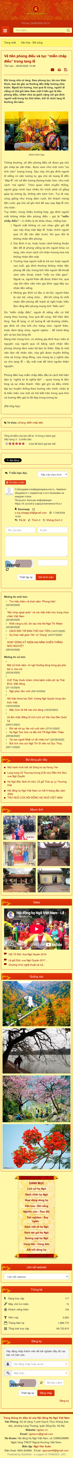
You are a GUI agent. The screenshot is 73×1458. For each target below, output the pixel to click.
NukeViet (26, 1454)
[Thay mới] (41, 1382)
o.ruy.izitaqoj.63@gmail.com (31, 512)
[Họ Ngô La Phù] (54, 853)
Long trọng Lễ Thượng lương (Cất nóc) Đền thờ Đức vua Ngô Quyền (37, 774)
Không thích (53, 520)
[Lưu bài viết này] (66, 69)
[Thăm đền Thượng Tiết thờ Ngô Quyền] (19, 880)
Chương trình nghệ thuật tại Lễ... (27, 964)
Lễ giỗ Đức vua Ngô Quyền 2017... (28, 960)
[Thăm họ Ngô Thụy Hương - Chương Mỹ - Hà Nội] (54, 880)
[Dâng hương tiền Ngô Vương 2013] (19, 827)
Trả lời (22, 520)
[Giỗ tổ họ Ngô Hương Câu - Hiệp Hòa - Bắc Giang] (19, 853)
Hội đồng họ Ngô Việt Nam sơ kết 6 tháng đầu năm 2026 (36, 792)
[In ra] (60, 69)
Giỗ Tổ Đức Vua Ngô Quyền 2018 (27, 954)
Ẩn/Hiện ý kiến (16, 482)
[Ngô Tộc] (36, 9)
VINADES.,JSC (57, 1454)
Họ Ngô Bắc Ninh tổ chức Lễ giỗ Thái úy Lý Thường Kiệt (37, 783)
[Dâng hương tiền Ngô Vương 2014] (54, 827)
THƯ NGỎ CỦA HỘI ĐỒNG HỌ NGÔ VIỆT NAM (34, 797)
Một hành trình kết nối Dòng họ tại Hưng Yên (32, 767)
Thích (35, 520)
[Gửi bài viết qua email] (53, 69)
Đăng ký (64, 1400)
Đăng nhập (46, 1393)
